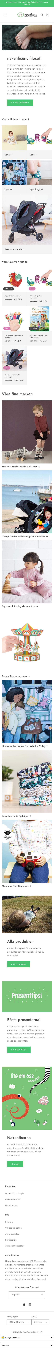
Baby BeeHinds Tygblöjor (15, 816)
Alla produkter (18, 964)
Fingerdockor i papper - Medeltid (14, 336)
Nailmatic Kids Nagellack (15, 885)
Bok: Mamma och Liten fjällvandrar (39, 336)
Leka (32, 154)
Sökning (9, 1222)
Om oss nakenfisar (13, 1228)
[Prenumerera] (42, 1295)
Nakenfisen (22, 1332)
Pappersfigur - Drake (12, 296)
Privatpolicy (10, 1240)
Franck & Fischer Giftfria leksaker (19, 466)
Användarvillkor (12, 1234)
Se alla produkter (20, 102)
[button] (5, 15)
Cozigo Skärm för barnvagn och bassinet (23, 536)
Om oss (15, 1164)
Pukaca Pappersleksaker (14, 676)
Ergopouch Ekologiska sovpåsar (19, 606)
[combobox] (27, 1337)
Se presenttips (19, 1049)
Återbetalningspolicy (14, 1246)
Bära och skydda (13, 249)
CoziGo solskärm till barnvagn (12, 376)
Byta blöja (35, 189)
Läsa (7, 189)
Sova (7, 154)
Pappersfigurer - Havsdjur (36, 297)
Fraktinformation (13, 1199)
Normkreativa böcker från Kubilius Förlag (23, 746)
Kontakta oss (11, 1205)
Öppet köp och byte (14, 1193)
